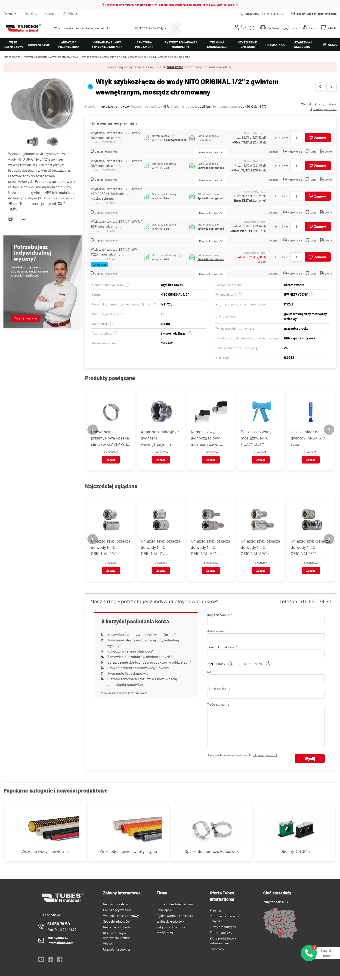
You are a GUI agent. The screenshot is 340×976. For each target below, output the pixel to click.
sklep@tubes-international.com (317, 13)
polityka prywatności (264, 755)
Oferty (328, 151)
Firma (7, 13)
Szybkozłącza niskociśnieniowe (99, 56)
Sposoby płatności (323, 109)
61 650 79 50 (252, 13)
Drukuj (21, 219)
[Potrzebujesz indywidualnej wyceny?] (42, 282)
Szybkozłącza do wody (134, 56)
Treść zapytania (218, 704)
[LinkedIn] (50, 960)
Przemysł (216, 910)
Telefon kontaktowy (221, 647)
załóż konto (175, 67)
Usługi (333, 44)
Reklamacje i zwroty (117, 927)
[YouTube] (41, 960)
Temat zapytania (218, 688)
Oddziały (31, 13)
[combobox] (149, 28)
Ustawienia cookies (117, 949)
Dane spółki (165, 910)
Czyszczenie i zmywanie (248, 44)
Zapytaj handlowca (106, 151)
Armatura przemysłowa (68, 44)
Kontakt (50, 13)
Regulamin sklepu (115, 904)
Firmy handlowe (221, 932)
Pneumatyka (275, 44)
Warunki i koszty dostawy (319, 104)
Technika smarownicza (217, 44)
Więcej (262, 261)
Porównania (295, 151)
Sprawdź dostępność (211, 167)
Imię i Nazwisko (218, 615)
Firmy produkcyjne (223, 927)
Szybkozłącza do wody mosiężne (170, 56)
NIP (209, 672)
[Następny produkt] (331, 87)
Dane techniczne (208, 152)
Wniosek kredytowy (170, 921)
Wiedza (73, 13)
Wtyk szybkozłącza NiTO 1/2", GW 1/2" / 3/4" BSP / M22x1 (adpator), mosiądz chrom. (117, 193)
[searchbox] (88, 28)
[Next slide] (329, 429)
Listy (313, 151)
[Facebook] (59, 960)
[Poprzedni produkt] (320, 87)
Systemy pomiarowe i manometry (181, 44)
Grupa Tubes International (175, 904)
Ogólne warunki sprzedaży (175, 916)
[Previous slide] (92, 429)
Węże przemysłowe (13, 44)
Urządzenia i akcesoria (302, 44)
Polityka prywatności (117, 910)
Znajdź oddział (273, 902)
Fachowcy (217, 949)
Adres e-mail (216, 631)
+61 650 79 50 (315, 601)
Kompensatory (39, 44)
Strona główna (11, 56)
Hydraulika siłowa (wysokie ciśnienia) (107, 44)
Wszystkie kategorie (35, 56)
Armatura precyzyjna (144, 44)
